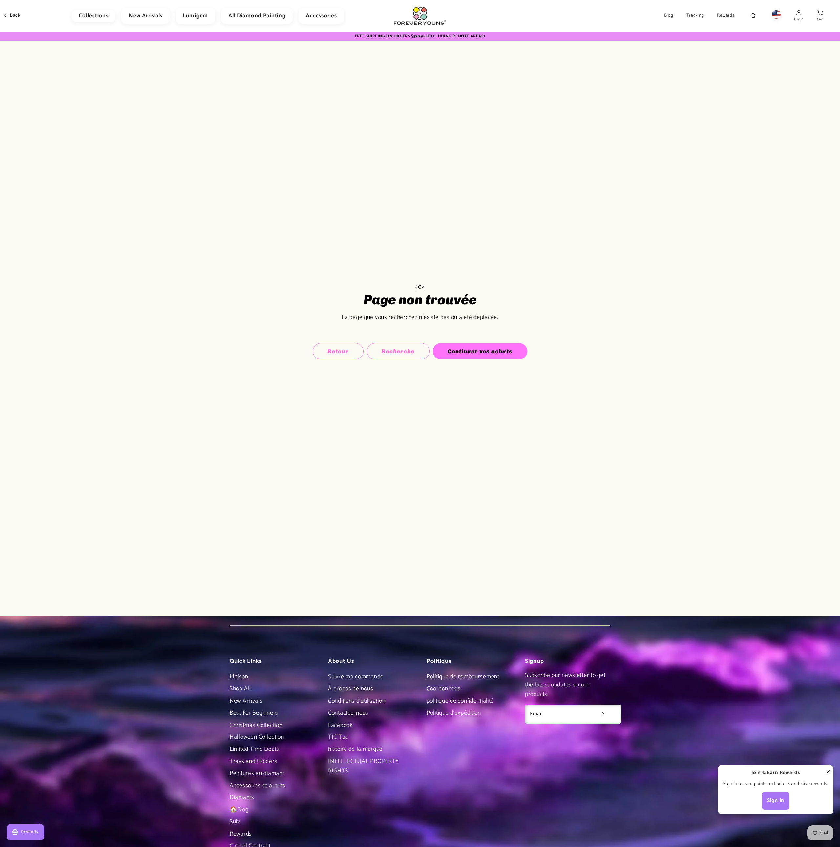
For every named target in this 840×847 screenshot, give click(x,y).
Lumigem (195, 15)
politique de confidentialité (460, 701)
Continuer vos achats (480, 351)
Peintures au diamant (257, 773)
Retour (338, 351)
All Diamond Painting (256, 15)
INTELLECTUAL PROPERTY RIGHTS (363, 766)
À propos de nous (350, 689)
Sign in (775, 800)
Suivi (236, 822)
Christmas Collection (256, 725)
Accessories (321, 15)
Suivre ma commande (356, 677)
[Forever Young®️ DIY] (420, 16)
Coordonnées (444, 689)
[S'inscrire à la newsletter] (603, 714)
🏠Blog (239, 809)
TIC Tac (338, 737)
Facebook (340, 725)
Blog (668, 15)
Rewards (725, 15)
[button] (820, 16)
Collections (93, 15)
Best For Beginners (254, 713)
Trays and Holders (253, 761)
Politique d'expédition (454, 713)
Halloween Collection (257, 737)
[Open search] (753, 15)
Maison (239, 677)
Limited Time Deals (254, 749)
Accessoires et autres (257, 786)
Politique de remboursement (463, 677)
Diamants (242, 797)
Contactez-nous (348, 713)
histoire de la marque (355, 749)
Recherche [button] (398, 351)
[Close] (828, 773)
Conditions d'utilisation (356, 701)
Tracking (695, 15)
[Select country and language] (776, 16)
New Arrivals (145, 15)
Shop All (240, 689)
